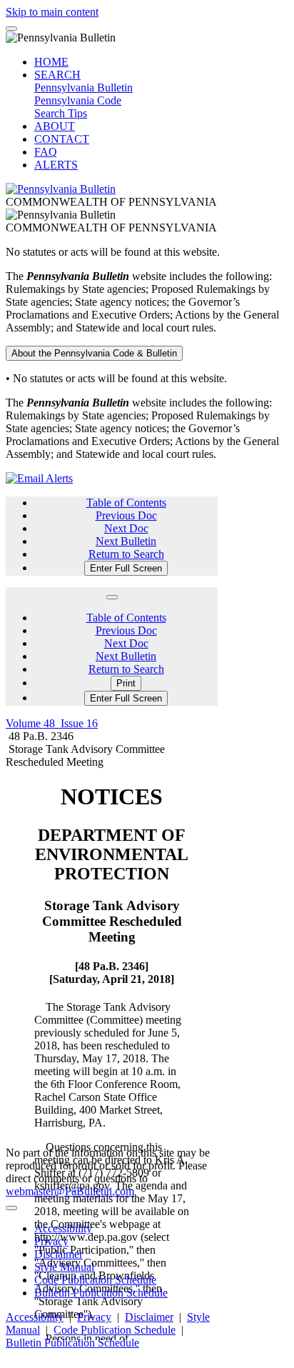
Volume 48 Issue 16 (52, 723)
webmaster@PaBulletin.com (70, 1191)
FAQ (45, 152)
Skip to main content (52, 12)
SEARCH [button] (57, 75)
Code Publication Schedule (95, 1280)
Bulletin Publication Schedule (101, 1293)
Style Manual (64, 1267)
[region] (112, 1054)
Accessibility (63, 1228)
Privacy (51, 1241)
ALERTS (56, 165)
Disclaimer (58, 1254)
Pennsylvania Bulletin (83, 87)
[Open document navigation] (112, 597)
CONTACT (61, 139)
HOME (51, 62)
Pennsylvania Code (77, 100)
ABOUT (54, 126)
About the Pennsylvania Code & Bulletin (94, 353)
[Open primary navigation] (11, 28)
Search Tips (60, 113)
